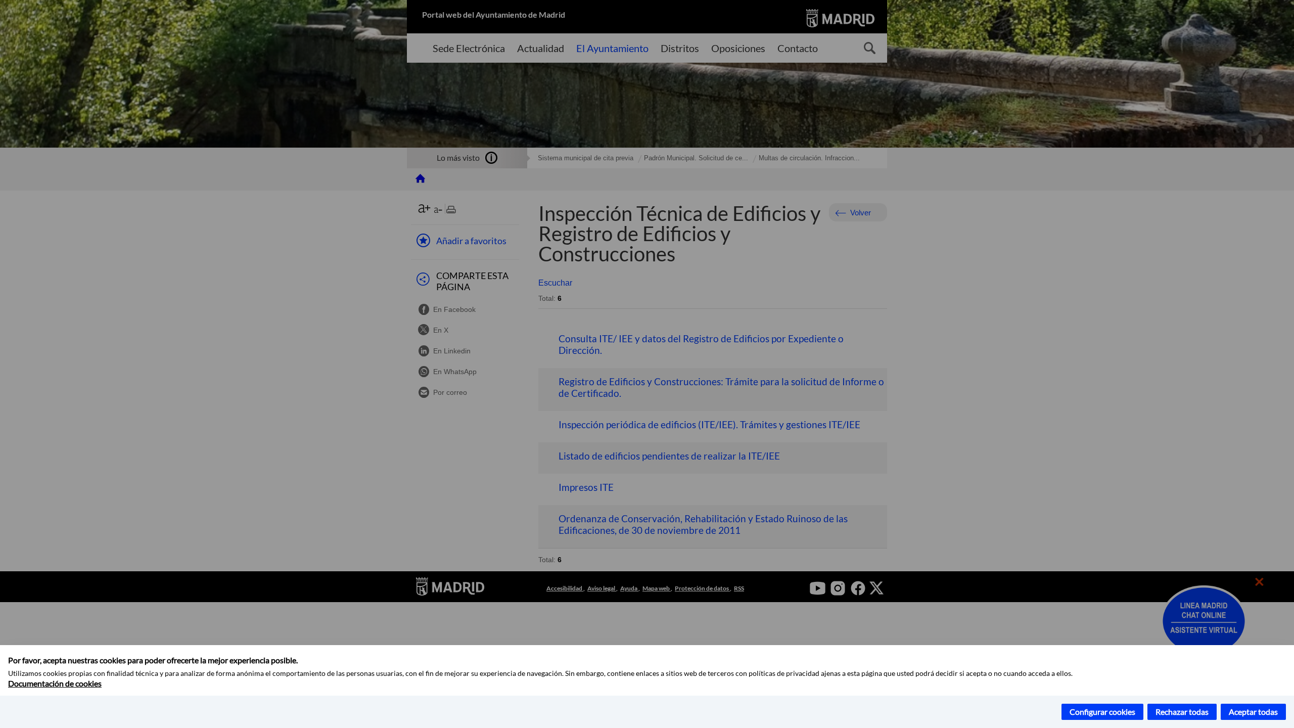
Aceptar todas (1253, 711)
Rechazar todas (1182, 711)
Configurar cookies (1102, 711)
